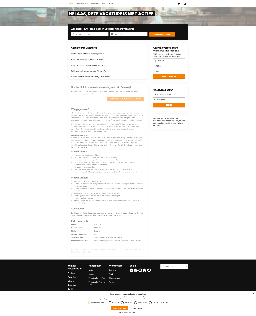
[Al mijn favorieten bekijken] (179, 4)
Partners (112, 282)
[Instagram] (136, 270)
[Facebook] (149, 270)
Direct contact (114, 278)
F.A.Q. (90, 270)
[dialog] (128, 303)
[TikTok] (145, 270)
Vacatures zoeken (161, 34)
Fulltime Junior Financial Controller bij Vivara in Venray (91, 77)
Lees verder (152, 299)
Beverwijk (74, 249)
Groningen (72, 285)
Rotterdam (72, 277)
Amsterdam (72, 273)
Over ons (112, 270)
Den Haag (71, 289)
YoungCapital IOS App (96, 278)
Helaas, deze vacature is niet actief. (125, 99)
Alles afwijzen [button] (137, 308)
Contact (110, 3)
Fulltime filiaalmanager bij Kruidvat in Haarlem (88, 59)
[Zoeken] (185, 4)
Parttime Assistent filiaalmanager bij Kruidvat (87, 54)
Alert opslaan (169, 76)
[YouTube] (140, 270)
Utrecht (71, 281)
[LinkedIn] (132, 270)
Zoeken (169, 105)
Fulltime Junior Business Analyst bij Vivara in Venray (90, 71)
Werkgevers (95, 3)
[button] (128, 313)
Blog (103, 3)
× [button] (253, 293)
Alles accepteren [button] (120, 308)
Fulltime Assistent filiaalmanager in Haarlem (87, 65)
